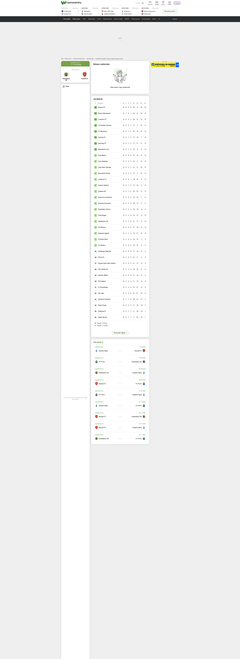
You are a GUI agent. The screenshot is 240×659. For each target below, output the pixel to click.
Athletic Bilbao (103, 275)
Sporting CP (102, 143)
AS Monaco (102, 227)
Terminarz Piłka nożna (79, 58)
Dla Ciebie (66, 19)
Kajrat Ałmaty (102, 317)
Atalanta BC (102, 191)
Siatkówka (91, 19)
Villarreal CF (102, 311)
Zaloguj (177, 3)
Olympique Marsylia (104, 251)
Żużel (99, 19)
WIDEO (127, 19)
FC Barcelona (102, 131)
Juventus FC (102, 179)
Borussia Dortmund (104, 203)
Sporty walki (118, 19)
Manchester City (103, 149)
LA (159, 19)
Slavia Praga (102, 305)
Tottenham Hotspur (104, 125)
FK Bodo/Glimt (103, 239)
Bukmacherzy (107, 19)
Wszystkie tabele (120, 333)
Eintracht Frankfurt (104, 299)
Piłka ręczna (136, 19)
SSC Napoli (101, 281)
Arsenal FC (101, 107)
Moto (154, 19)
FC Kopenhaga (103, 287)
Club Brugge (102, 215)
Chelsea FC (102, 137)
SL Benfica (101, 245)
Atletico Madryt (103, 185)
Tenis (84, 19)
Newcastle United (104, 173)
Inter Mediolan (103, 161)
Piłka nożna (76, 19)
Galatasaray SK (103, 221)
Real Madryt (102, 155)
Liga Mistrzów (90, 58)
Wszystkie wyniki (169, 11)
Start (62, 58)
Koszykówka (146, 19)
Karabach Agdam (103, 233)
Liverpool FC (102, 119)
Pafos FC (101, 257)
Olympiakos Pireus (104, 209)
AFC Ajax (101, 293)
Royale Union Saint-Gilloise (107, 263)
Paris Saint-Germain (104, 167)
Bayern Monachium (104, 113)
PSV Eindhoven (103, 269)
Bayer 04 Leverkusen (105, 197)
